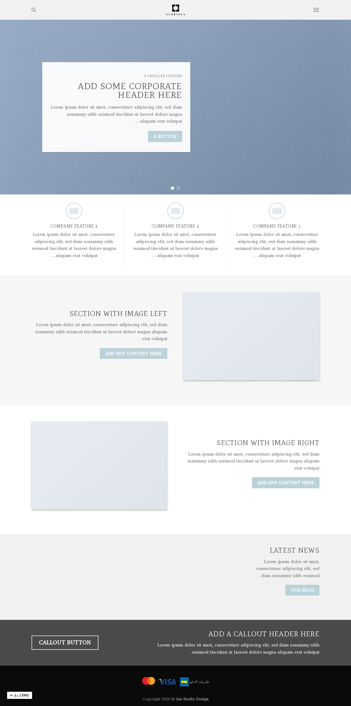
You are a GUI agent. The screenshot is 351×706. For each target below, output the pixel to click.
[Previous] (337, 107)
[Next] (10, 107)
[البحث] (34, 10)
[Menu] (316, 9)
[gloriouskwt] (175, 9)
